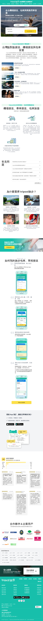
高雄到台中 (39, 592)
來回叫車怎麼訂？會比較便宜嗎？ (19, 179)
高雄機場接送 (26, 592)
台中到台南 (39, 594)
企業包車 (30, 578)
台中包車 (15, 591)
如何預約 (34, 3)
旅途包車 (3, 585)
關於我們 (30, 3)
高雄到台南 (39, 587)
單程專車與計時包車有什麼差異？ (19, 161)
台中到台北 (39, 589)
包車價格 (20, 578)
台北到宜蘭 (39, 591)
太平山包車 (4, 589)
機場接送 (17, 3)
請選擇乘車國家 (9, 29)
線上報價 (39, 3)
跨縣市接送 (39, 585)
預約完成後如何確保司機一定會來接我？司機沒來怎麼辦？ (24, 175)
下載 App (4, 3)
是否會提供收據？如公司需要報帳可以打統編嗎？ (22, 172)
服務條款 (6, 607)
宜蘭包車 (15, 587)
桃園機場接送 (26, 587)
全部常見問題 (38, 183)
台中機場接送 (26, 591)
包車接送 (12, 3)
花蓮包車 (15, 589)
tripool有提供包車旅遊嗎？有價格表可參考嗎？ (22, 168)
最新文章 (21, 3)
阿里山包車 (4, 587)
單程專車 (25, 578)
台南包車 (15, 594)
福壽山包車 (4, 594)
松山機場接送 (26, 589)
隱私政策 (3, 607)
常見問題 (8, 3)
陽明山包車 (4, 591)
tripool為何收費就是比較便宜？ (19, 165)
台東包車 (15, 592)
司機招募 (39, 578)
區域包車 (15, 585)
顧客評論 (26, 3)
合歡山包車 (4, 592)
